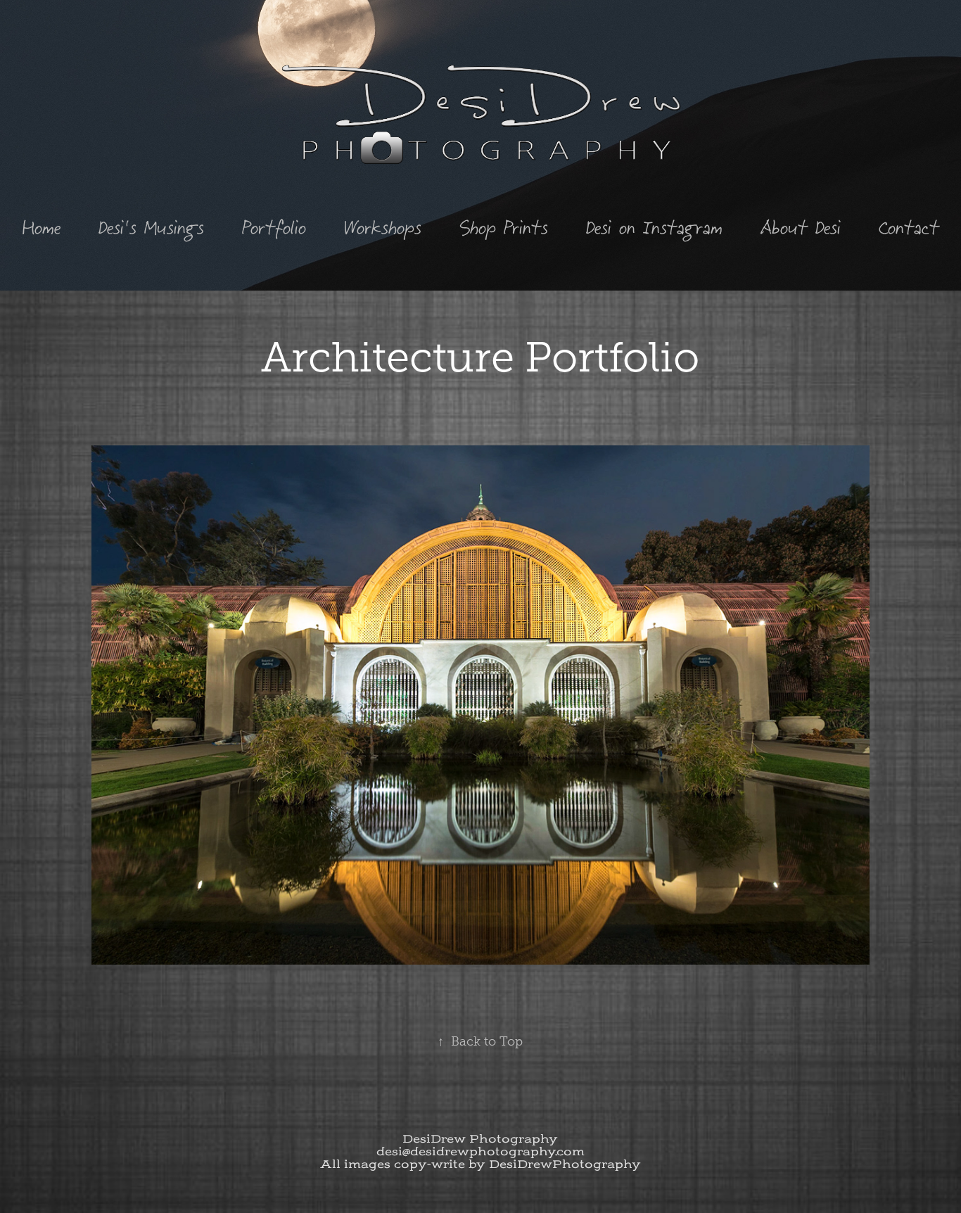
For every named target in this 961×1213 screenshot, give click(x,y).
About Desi (800, 227)
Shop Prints (503, 227)
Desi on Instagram (654, 227)
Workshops (382, 227)
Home (42, 227)
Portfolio (274, 227)
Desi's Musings (151, 227)
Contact (909, 227)
